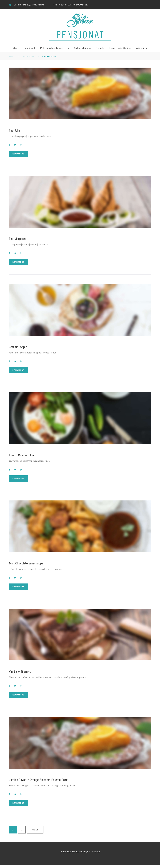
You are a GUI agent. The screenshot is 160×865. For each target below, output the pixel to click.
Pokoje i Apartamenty (53, 47)
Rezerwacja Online (120, 47)
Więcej (140, 47)
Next (35, 829)
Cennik (100, 47)
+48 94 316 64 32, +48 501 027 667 (70, 4)
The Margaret (17, 239)
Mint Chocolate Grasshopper (26, 563)
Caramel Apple (18, 347)
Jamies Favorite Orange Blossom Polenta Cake (38, 780)
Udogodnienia (82, 47)
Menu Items (28, 56)
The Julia (14, 130)
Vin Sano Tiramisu (20, 671)
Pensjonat (29, 47)
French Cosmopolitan (22, 455)
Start (16, 47)
